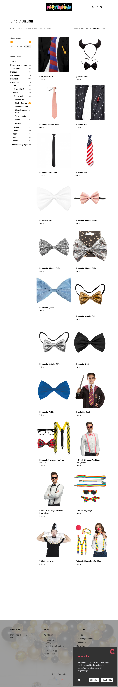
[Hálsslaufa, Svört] (90, 342)
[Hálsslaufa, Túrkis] (54, 390)
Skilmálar (93, 680)
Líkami (15, 130)
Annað (15, 141)
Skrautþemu (15, 68)
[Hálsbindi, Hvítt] (90, 102)
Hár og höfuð (18, 89)
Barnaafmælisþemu (18, 65)
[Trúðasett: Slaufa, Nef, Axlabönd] (90, 539)
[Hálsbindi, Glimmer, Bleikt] (54, 102)
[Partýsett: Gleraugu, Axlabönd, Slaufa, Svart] (54, 488)
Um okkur (81, 646)
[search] (93, 7)
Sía (28, 46)
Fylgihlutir (21, 28)
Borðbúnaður (16, 75)
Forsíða (80, 635)
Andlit (15, 93)
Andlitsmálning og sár (19, 145)
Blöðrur (13, 72)
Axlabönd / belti (21, 106)
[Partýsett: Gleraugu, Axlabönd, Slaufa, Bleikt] (90, 438)
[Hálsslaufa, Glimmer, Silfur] (54, 246)
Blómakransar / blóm (21, 111)
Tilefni (13, 61)
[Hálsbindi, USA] (90, 150)
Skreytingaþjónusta (85, 639)
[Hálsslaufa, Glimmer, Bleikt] (90, 198)
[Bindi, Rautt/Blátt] (54, 54)
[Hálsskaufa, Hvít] (54, 198)
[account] (97, 7)
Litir (14, 86)
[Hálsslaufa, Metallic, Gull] (90, 294)
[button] (106, 7)
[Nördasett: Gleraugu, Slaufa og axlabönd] (54, 438)
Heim (12, 28)
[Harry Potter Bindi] (90, 390)
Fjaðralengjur (21, 116)
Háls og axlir (32, 28)
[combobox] (100, 28)
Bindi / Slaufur (21, 103)
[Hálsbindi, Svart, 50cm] (54, 150)
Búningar (14, 79)
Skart (17, 120)
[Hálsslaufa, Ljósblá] (54, 290)
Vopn (15, 134)
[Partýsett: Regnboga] (90, 488)
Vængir (18, 123)
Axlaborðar (20, 100)
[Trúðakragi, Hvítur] (54, 539)
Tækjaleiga (81, 642)
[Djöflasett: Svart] (90, 54)
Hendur (16, 127)
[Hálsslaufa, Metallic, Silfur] (54, 342)
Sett (14, 137)
